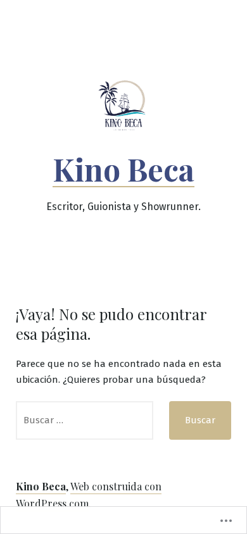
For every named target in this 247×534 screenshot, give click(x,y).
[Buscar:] (84, 420)
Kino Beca (123, 169)
